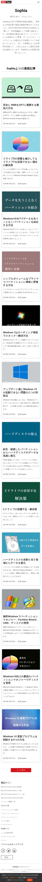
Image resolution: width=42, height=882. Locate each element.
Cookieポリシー (13, 877)
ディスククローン (6, 824)
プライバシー (25, 867)
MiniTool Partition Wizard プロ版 (11, 790)
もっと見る (21, 770)
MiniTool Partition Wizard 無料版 (11, 787)
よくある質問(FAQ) (7, 833)
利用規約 (15, 867)
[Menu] (39, 2)
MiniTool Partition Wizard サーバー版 (12, 794)
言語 (6, 857)
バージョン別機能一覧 (8, 801)
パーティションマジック (9, 817)
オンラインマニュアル (8, 836)
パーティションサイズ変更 (9, 810)
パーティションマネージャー (10, 813)
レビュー (4, 840)
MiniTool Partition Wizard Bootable (12, 798)
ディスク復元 (5, 821)
